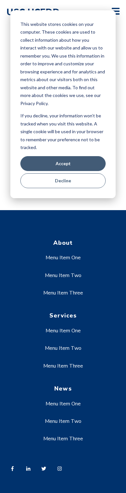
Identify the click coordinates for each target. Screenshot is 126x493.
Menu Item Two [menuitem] (63, 275)
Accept (63, 163)
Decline (63, 180)
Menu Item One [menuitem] (63, 257)
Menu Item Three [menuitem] (63, 292)
